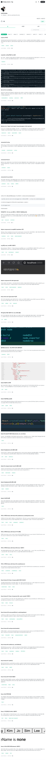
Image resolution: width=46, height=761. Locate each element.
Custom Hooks (4, 586)
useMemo (17, 651)
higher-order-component (13, 718)
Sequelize (3, 61)
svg (6, 252)
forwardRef (7, 635)
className (3, 236)
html (11, 753)
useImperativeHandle (19, 635)
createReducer (14, 570)
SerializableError (4, 97)
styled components (18, 236)
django (16, 34)
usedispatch (15, 522)
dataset (7, 753)
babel (3, 252)
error (8, 236)
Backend (29, 34)
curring (15, 150)
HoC (2, 718)
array (8, 183)
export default (14, 132)
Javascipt (3, 150)
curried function (9, 150)
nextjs (12, 236)
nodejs (12, 45)
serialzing (11, 97)
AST (2, 389)
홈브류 (8, 354)
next (10, 303)
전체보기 (4, 34)
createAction (8, 570)
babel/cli (7, 488)
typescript (19, 287)
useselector (21, 522)
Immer (3, 554)
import (20, 132)
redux (11, 522)
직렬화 (22, 97)
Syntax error (4, 132)
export (9, 132)
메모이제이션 (23, 651)
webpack (17, 252)
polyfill (7, 405)
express (7, 45)
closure (8, 167)
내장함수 (17, 183)
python (35, 34)
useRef (26, 635)
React (10, 34)
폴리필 (11, 405)
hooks (41, 34)
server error (17, 97)
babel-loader (8, 472)
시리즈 (23, 26)
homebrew (3, 354)
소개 (38, 26)
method (12, 183)
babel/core (11, 456)
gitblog (7, 303)
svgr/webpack (11, 252)
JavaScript (22, 34)
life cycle (11, 602)
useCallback (12, 651)
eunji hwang (4, 13)
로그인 (42, 2)
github (5, 319)
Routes (3, 45)
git (2, 319)
